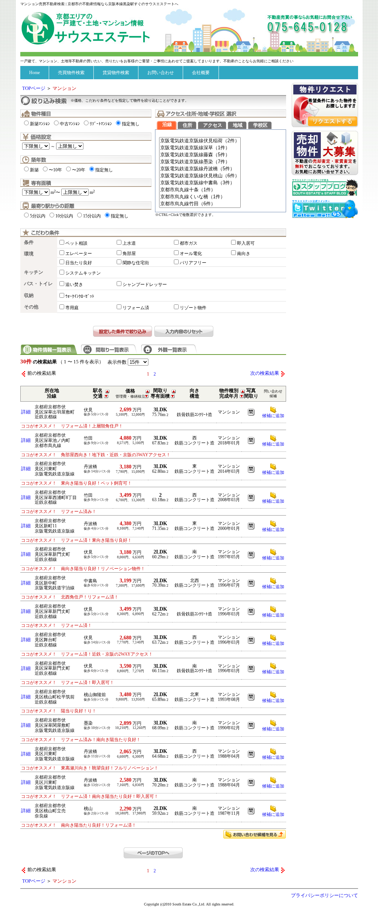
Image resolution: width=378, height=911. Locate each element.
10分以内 (64, 216)
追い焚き (74, 284)
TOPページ (33, 88)
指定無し (131, 124)
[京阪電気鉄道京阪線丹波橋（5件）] (199, 168)
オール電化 (191, 253)
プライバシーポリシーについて (324, 895)
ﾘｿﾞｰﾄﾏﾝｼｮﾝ (101, 124)
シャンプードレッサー (145, 284)
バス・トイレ (38, 283)
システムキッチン (83, 273)
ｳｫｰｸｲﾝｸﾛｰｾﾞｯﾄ (79, 296)
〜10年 (55, 170)
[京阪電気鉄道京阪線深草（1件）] (199, 147)
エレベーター (78, 253)
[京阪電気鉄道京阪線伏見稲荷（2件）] (199, 140)
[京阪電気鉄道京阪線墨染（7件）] (199, 161)
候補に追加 (273, 444)
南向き (243, 253)
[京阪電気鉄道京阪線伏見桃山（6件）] (199, 175)
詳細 (26, 412)
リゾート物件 (193, 308)
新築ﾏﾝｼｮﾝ (40, 124)
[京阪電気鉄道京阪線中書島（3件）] (199, 182)
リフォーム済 (136, 308)
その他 (31, 307)
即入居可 (246, 243)
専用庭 (72, 308)
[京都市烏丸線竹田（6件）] (199, 203)
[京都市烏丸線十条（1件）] (199, 189)
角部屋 (129, 253)
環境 (29, 253)
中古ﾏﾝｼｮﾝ (70, 124)
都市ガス (188, 243)
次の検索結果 (264, 373)
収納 (29, 295)
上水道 (129, 243)
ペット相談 (76, 243)
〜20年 (78, 170)
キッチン (33, 272)
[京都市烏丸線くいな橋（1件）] (199, 196)
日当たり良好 (78, 263)
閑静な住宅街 (136, 263)
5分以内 (37, 216)
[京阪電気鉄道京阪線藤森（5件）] (199, 154)
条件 (29, 242)
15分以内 (92, 216)
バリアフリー (193, 263)
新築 (34, 170)
